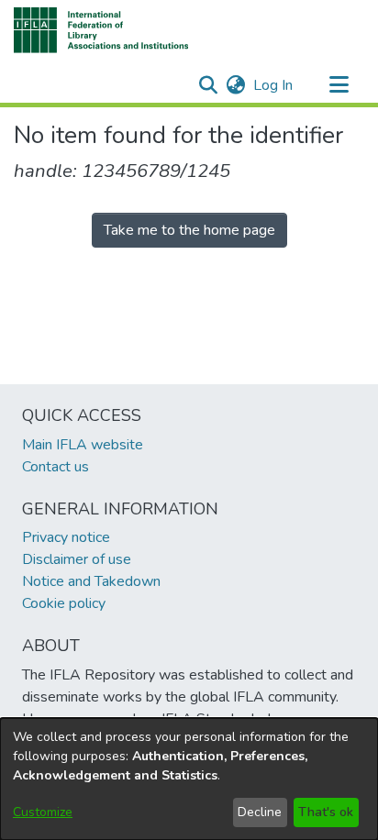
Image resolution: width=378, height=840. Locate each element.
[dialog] (189, 779)
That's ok (325, 812)
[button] (101, 30)
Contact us (55, 467)
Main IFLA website (82, 445)
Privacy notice (66, 537)
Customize (42, 812)
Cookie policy (64, 603)
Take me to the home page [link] (189, 230)
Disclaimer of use (76, 559)
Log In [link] (274, 85)
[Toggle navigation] (338, 85)
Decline (260, 812)
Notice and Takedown (91, 581)
